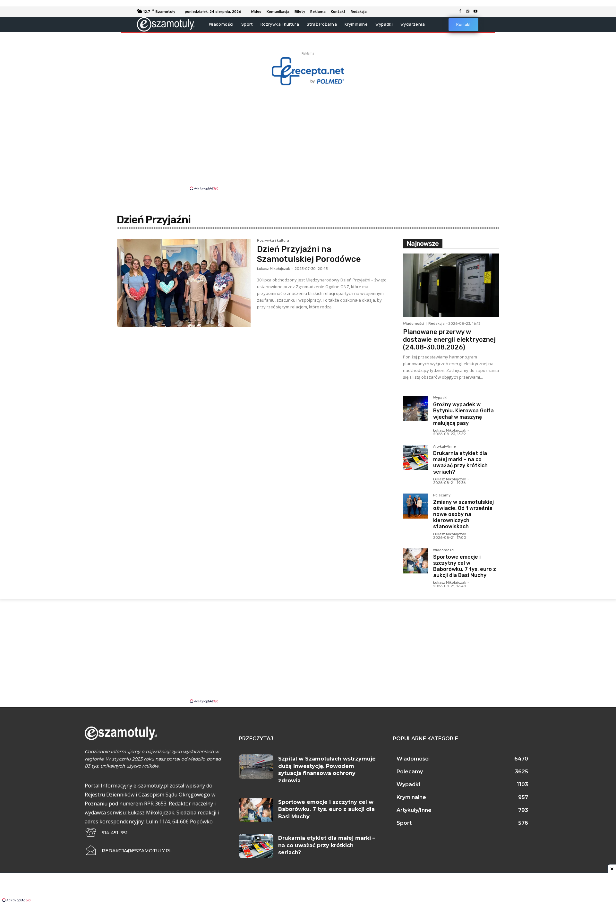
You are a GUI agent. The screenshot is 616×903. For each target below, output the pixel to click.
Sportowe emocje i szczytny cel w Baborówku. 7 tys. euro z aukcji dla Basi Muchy (464, 566)
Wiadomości (413, 323)
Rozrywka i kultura (273, 241)
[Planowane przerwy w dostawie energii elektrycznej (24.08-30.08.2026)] (451, 285)
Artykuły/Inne (444, 447)
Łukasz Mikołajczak (273, 269)
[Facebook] (460, 11)
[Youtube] (475, 11)
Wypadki (440, 398)
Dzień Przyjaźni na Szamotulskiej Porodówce (309, 254)
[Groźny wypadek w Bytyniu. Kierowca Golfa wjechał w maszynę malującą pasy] (415, 408)
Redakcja (436, 324)
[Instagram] (468, 11)
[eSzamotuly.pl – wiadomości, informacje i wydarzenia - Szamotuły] (166, 24)
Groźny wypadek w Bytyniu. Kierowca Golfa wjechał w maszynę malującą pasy (463, 413)
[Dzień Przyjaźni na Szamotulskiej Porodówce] (184, 283)
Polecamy (441, 495)
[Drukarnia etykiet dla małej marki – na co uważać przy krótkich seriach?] (415, 457)
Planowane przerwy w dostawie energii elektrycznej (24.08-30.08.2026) (449, 339)
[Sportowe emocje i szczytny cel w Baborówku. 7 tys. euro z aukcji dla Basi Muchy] (415, 560)
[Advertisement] (308, 137)
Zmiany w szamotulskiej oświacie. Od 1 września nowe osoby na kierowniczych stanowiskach (463, 514)
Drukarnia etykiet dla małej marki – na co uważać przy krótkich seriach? (460, 462)
